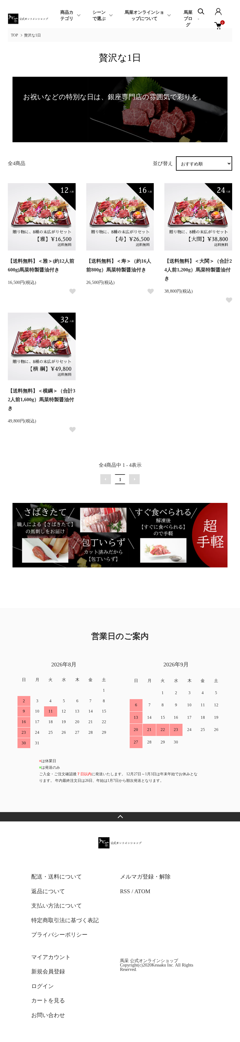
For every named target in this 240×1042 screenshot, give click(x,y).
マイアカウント (51, 957)
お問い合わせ (48, 1015)
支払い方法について (56, 906)
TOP (14, 35)
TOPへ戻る (120, 816)
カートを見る (48, 1000)
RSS (125, 891)
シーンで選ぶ (99, 15)
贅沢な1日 (32, 35)
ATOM (142, 891)
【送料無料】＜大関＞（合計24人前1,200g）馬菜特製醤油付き (198, 269)
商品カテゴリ (66, 15)
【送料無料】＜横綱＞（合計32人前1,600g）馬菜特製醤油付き (41, 399)
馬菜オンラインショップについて (144, 15)
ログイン (42, 986)
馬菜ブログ (188, 18)
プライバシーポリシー (59, 935)
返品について (48, 891)
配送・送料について (56, 877)
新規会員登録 (48, 971)
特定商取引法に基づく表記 (65, 920)
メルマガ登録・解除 (145, 877)
